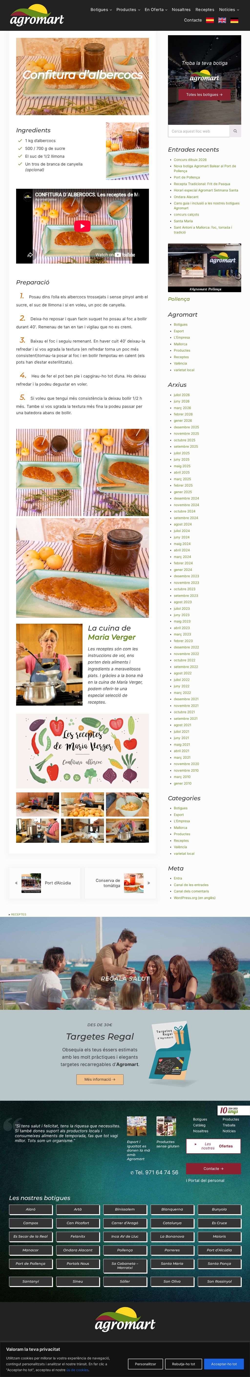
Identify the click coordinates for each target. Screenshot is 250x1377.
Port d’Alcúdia (219, 1250)
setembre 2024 (186, 518)
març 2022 (182, 693)
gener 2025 (183, 492)
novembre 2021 (186, 706)
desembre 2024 (186, 498)
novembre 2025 (186, 433)
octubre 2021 (184, 712)
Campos (30, 1223)
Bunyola (219, 1209)
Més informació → (99, 1079)
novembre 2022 (186, 654)
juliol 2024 (182, 531)
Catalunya (172, 1223)
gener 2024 (183, 570)
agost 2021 (182, 725)
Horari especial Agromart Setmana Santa (206, 190)
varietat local (184, 370)
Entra (178, 878)
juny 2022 (181, 686)
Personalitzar (145, 1364)
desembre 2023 (186, 576)
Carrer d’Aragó (125, 1223)
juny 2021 (181, 738)
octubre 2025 (184, 440)
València (180, 363)
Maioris (219, 1236)
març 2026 (182, 408)
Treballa (229, 1125)
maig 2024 (182, 544)
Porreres (172, 1250)
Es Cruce (219, 1223)
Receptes (18, 914)
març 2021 (182, 757)
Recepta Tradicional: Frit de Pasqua (202, 184)
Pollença (179, 299)
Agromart (127, 1064)
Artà (78, 1209)
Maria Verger (111, 637)
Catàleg (199, 1125)
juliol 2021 (181, 731)
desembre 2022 (186, 647)
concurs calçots (186, 214)
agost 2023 (183, 602)
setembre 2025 (186, 446)
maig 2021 (182, 744)
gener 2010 (183, 783)
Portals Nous (78, 1264)
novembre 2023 (186, 583)
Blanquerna (172, 1209)
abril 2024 (182, 550)
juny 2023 (182, 615)
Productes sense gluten (167, 1144)
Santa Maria (183, 221)
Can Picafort (78, 1223)
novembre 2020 (186, 764)
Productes (182, 350)
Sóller (125, 1281)
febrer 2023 (183, 641)
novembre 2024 (186, 505)
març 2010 (182, 777)
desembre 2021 (186, 699)
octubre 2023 (185, 589)
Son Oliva (172, 1281)
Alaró (30, 1209)
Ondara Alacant (186, 197)
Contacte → (214, 1168)
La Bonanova (172, 1236)
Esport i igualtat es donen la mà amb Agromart (138, 1150)
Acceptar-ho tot (224, 1364)
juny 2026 (182, 401)
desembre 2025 (186, 427)
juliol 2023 (182, 609)
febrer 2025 (183, 485)
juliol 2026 (182, 395)
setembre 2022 (186, 667)
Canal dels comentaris (191, 891)
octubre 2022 (184, 660)
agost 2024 (183, 524)
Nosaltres (200, 1131)
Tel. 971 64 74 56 (156, 1172)
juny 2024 (182, 537)
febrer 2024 (183, 563)
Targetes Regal (100, 1036)
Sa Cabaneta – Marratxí (125, 1266)
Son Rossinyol (219, 1281)
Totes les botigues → (204, 94)
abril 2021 (181, 751)
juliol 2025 (182, 453)
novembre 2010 (186, 770)
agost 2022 (183, 673)
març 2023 (182, 634)
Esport (179, 331)
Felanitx (78, 1236)
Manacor (30, 1250)
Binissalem (125, 1209)
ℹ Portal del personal (205, 1180)
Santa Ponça (219, 1264)
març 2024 (182, 557)
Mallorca (180, 344)
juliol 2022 (182, 680)
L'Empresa (182, 337)
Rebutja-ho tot (183, 1364)
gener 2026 (183, 420)
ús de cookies (77, 1370)
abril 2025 (182, 472)
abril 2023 (182, 628)
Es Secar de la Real (30, 1236)
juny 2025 (181, 459)
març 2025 (182, 479)
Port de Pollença (187, 177)
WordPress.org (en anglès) (195, 898)
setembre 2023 (186, 596)
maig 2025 (182, 466)
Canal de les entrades (191, 885)
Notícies (229, 1131)
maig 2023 (182, 621)
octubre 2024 (185, 511)
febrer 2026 (183, 414)
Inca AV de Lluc (124, 1236)
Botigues (181, 324)
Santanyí (30, 1281)
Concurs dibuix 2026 (190, 160)
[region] (125, 1359)
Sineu (78, 1281)
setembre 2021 (186, 719)
